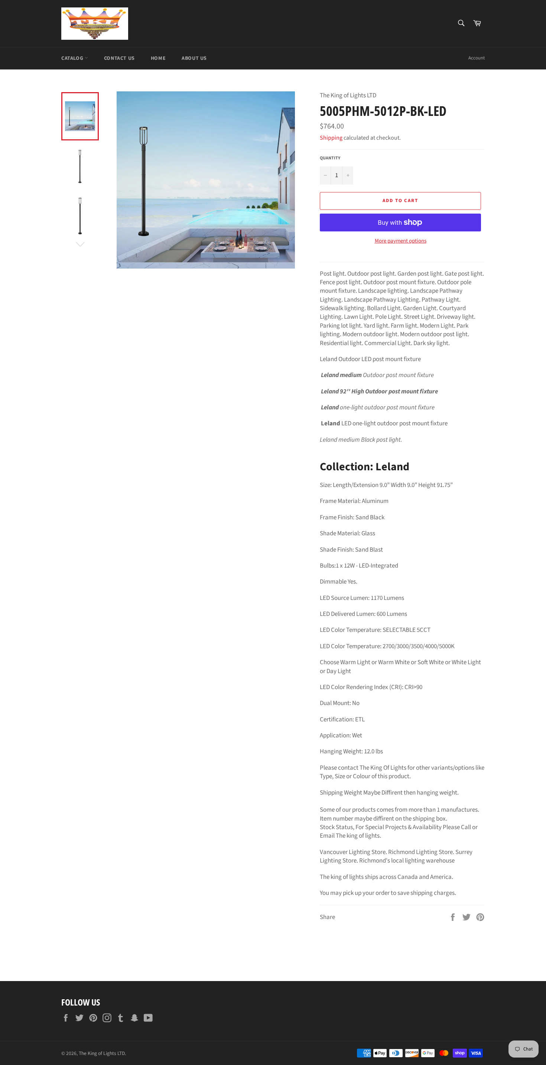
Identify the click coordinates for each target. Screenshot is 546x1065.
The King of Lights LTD (102, 1053)
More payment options (400, 241)
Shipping (331, 138)
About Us (194, 58)
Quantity (330, 158)
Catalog (73, 58)
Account (476, 58)
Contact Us (119, 58)
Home (158, 58)
